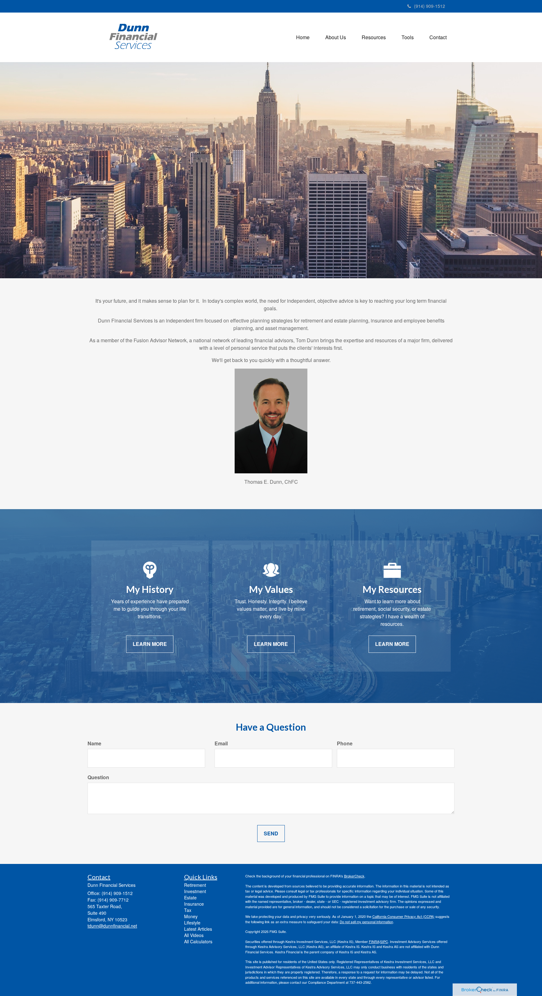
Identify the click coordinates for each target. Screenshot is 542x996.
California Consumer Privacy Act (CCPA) (403, 916)
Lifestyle (192, 922)
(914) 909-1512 (429, 6)
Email (221, 743)
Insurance (194, 904)
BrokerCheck (354, 875)
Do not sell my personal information (366, 921)
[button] (335, 37)
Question (98, 777)
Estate (190, 897)
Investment (195, 891)
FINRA (374, 941)
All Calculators (198, 941)
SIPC (384, 941)
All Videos (194, 935)
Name (94, 743)
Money (191, 916)
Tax (187, 910)
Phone (345, 743)
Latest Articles (198, 929)
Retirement (195, 885)
